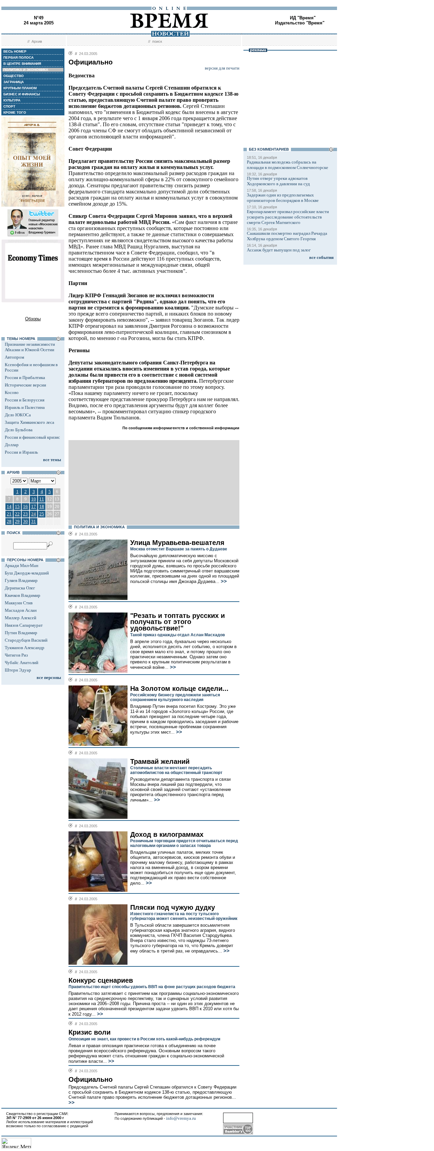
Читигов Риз (16, 655)
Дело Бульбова (19, 429)
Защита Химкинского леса (29, 422)
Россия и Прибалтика (25, 377)
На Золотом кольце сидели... (179, 688)
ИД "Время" (303, 17)
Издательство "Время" (299, 22)
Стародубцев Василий (26, 640)
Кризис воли (89, 1032)
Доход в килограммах (166, 834)
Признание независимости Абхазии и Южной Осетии (30, 347)
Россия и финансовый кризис (32, 437)
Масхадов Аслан (21, 610)
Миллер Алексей (20, 617)
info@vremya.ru (181, 1118)
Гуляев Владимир (21, 580)
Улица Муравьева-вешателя (177, 542)
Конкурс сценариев (100, 980)
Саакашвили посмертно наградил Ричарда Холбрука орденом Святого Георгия (287, 236)
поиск (157, 41)
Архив (37, 41)
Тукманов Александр (24, 647)
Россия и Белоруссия (24, 399)
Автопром (14, 357)
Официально (90, 1079)
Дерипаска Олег (20, 587)
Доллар (12, 444)
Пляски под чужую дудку (172, 907)
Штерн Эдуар (18, 670)
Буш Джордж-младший (27, 573)
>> (223, 581)
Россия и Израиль (21, 452)
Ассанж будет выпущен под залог (279, 249)
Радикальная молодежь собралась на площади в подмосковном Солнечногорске (287, 164)
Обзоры (33, 318)
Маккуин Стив (19, 602)
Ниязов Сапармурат (24, 625)
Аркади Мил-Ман (21, 565)
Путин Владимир (21, 632)
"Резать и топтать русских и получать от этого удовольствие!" (177, 622)
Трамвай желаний (160, 761)
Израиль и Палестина (25, 407)
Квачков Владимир (22, 595)
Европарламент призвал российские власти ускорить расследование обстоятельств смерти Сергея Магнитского (288, 217)
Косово (12, 392)
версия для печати (222, 68)
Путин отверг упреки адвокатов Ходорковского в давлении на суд (278, 181)
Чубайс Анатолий (21, 662)
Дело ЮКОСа (18, 414)
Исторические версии (25, 385)
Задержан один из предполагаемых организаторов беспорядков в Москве (283, 197)
